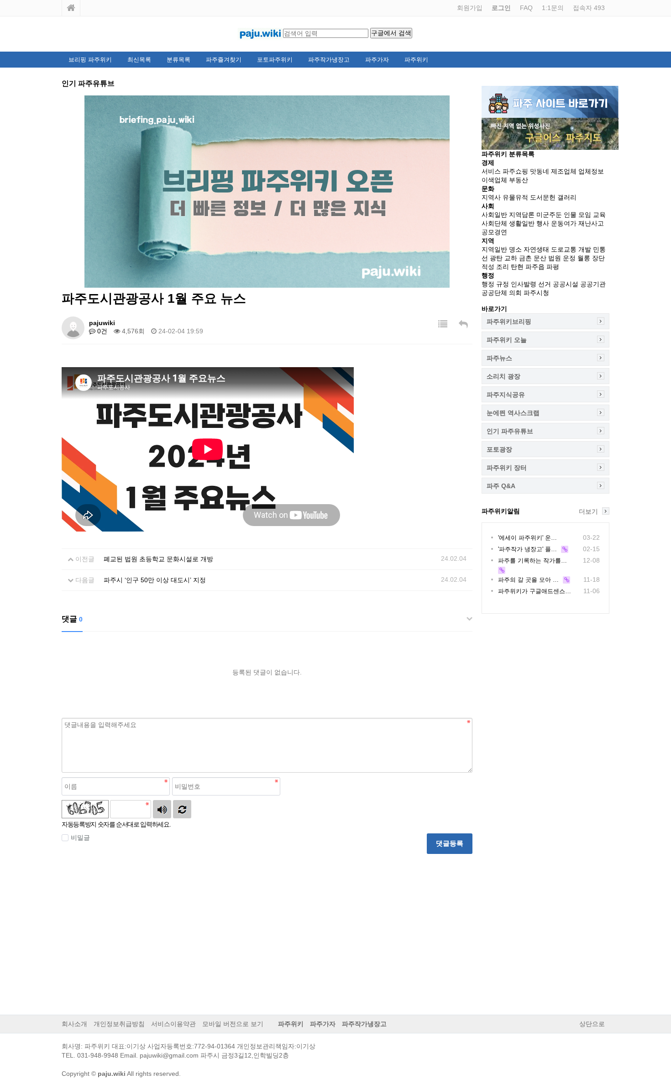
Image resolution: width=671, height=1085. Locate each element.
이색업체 (494, 180)
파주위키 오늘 (507, 339)
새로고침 (182, 809)
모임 (584, 214)
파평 (552, 266)
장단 (598, 258)
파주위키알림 (501, 511)
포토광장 (499, 449)
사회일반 (494, 214)
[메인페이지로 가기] (71, 8)
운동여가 (564, 223)
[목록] (443, 324)
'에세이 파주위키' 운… (527, 537)
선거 (544, 284)
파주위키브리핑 (509, 321)
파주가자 (377, 59)
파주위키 (416, 59)
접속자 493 (589, 7)
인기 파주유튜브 (510, 431)
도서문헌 (543, 197)
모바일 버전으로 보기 (232, 1023)
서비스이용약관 (173, 1023)
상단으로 (592, 1023)
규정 (502, 284)
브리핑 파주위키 (90, 59)
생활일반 (522, 223)
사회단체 (494, 223)
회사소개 (74, 1023)
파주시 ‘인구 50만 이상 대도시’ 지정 (155, 580)
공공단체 (494, 292)
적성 (488, 266)
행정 (488, 284)
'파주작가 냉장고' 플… (527, 549)
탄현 (517, 266)
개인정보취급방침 (119, 1023)
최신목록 (139, 59)
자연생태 (536, 249)
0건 (101, 331)
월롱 (583, 258)
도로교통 (564, 249)
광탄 (496, 258)
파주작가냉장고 (329, 59)
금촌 (525, 258)
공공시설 (565, 284)
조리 (502, 266)
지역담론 (522, 214)
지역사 (491, 197)
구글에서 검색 (391, 33)
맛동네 (539, 171)
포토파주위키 (275, 59)
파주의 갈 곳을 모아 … (528, 579)
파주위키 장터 (507, 467)
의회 (515, 292)
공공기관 (593, 284)
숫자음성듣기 (162, 809)
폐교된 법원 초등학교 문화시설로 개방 (158, 559)
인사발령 (523, 284)
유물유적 (515, 197)
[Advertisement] (267, 927)
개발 (584, 249)
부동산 (518, 180)
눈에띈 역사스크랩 (513, 412)
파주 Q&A (501, 486)
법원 (554, 258)
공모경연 (494, 232)
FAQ (526, 7)
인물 (570, 214)
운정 (569, 258)
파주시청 (536, 292)
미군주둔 (549, 214)
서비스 (491, 171)
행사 (542, 223)
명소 (515, 249)
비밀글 (80, 837)
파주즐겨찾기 (223, 59)
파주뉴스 (499, 358)
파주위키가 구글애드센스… (534, 591)
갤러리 (567, 197)
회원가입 (469, 7)
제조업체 (564, 171)
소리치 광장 (503, 376)
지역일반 (494, 249)
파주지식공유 (506, 394)
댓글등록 (449, 843)
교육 (599, 214)
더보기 (588, 511)
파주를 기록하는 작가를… (532, 560)
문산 (540, 258)
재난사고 (591, 223)
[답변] (463, 324)
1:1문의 (553, 7)
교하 (510, 258)
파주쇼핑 (515, 171)
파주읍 (535, 266)
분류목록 (178, 59)
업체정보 (591, 171)
